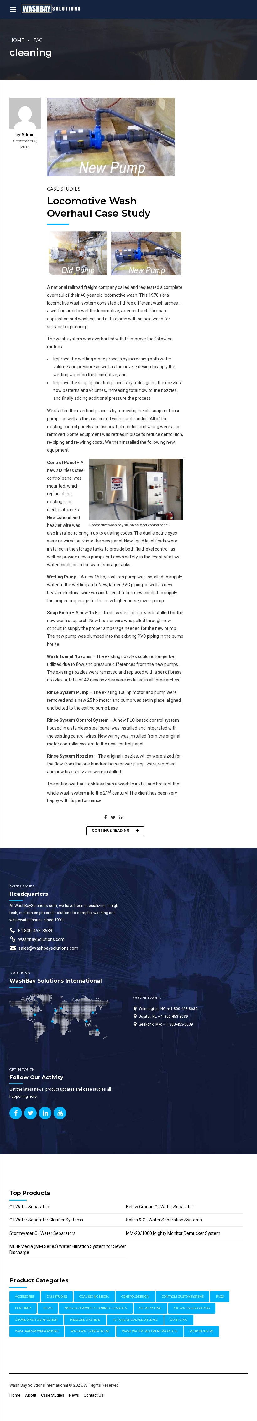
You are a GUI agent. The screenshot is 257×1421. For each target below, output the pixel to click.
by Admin (25, 134)
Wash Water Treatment (90, 1331)
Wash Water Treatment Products (149, 1331)
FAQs (220, 1296)
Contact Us (93, 1395)
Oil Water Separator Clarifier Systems (46, 1219)
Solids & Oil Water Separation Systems (164, 1219)
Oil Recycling (150, 1308)
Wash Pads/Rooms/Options (36, 1331)
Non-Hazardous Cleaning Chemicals (96, 1308)
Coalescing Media (94, 1296)
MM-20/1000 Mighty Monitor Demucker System (173, 1233)
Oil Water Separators (29, 1206)
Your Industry (201, 1331)
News (47, 1308)
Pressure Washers (85, 1319)
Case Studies (64, 189)
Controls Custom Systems (183, 1296)
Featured (23, 1308)
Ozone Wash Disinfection (36, 1319)
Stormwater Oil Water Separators (42, 1233)
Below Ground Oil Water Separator (159, 1206)
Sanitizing (178, 1319)
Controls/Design (135, 1296)
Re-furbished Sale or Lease (135, 1319)
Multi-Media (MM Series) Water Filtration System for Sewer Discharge (67, 1249)
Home (16, 40)
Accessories (24, 1296)
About (30, 1395)
